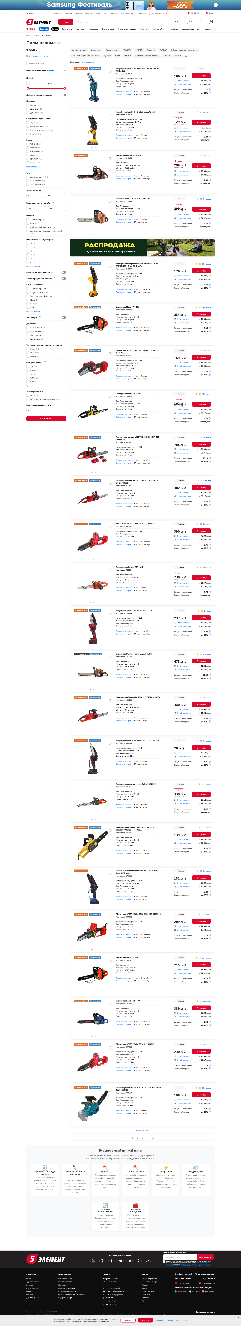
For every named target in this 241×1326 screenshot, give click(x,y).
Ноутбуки (174, 29)
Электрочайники (159, 29)
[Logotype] (40, 22)
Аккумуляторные (79, 50)
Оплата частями (183, 81)
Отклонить (128, 1320)
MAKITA (138, 50)
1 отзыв (208, 784)
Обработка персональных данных (71, 1294)
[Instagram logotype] (102, 1261)
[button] (215, 29)
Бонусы (144, 1288)
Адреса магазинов (33, 1282)
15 (153, 1138)
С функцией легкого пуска (146, 55)
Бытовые (166, 55)
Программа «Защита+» (111, 1278)
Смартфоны (67, 29)
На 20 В (127, 55)
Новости (29, 1285)
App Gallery (209, 1291)
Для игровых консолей (111, 1288)
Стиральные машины (127, 29)
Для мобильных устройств (113, 1294)
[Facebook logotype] (111, 1261)
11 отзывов (206, 958)
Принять (145, 1320)
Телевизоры (93, 29)
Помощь (68, 13)
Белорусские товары (149, 1282)
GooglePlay (182, 1291)
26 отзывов (206, 394)
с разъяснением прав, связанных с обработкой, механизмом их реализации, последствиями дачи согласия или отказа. (188, 1265)
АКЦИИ (32, 29)
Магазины (58, 13)
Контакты (142, 13)
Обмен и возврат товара (67, 1288)
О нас (28, 1278)
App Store (196, 1291)
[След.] (158, 1138)
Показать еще (142, 1130)
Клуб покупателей (183, 1274)
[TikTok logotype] (148, 1261)
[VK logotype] (120, 1261)
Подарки (145, 1285)
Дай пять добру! (32, 1298)
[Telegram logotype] (130, 1261)
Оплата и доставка (110, 13)
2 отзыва (207, 611)
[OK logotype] (139, 1261)
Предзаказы (146, 1294)
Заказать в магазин (123, 91)
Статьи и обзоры (32, 1288)
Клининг (106, 1285)
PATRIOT (163, 50)
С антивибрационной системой (85, 55)
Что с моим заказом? (128, 13)
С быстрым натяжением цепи (184, 50)
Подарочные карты (92, 13)
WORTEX (127, 50)
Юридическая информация (68, 1291)
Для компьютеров (109, 1298)
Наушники (208, 29)
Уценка (55, 29)
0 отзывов (207, 69)
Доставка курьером (124, 94)
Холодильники (108, 29)
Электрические (112, 50)
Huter (117, 55)
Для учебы (44, 29)
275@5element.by (208, 1283)
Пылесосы (80, 29)
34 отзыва (207, 1001)
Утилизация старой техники (113, 1301)
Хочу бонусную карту (159, 13)
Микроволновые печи (191, 29)
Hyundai (107, 55)
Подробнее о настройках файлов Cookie (171, 1320)
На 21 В (178, 55)
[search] (176, 22)
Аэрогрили (144, 29)
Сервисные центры (110, 1304)
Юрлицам (78, 13)
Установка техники (110, 1282)
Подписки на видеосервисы (113, 1291)
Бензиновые (96, 50)
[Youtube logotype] (93, 1261)
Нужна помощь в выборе (37, 56)
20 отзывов (206, 264)
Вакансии (30, 1291)
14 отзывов (206, 307)
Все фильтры (46, 418)
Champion (151, 50)
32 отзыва (207, 568)
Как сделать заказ (65, 1278)
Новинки (145, 1298)
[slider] (28, 88)
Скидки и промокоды (150, 1278)
